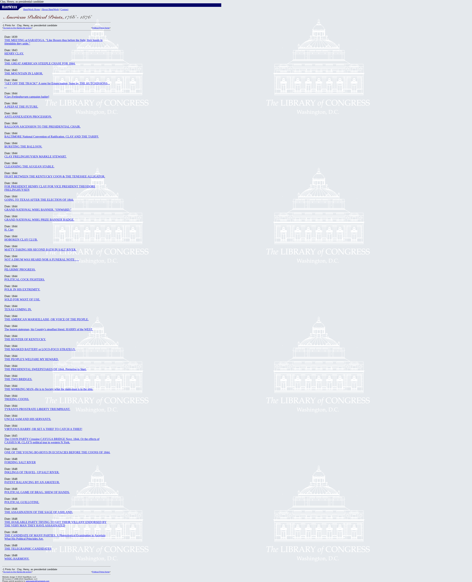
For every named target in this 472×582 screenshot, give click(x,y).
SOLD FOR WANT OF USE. (22, 299)
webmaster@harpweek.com (37, 581)
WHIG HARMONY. (16, 558)
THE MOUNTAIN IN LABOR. (23, 73)
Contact (64, 9)
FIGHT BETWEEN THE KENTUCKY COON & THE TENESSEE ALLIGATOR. (54, 176)
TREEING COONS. (16, 399)
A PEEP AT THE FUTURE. (21, 106)
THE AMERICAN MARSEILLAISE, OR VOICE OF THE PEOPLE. (46, 319)
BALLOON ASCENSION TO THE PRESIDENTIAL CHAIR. (42, 126)
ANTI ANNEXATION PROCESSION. (28, 116)
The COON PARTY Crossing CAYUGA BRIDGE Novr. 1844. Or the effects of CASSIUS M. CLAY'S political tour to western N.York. (51, 440)
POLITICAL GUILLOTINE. (21, 502)
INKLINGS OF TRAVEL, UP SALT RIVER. (31, 472)
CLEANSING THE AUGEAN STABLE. (29, 166)
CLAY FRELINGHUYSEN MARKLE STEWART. (35, 156)
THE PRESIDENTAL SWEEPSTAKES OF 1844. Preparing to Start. (45, 369)
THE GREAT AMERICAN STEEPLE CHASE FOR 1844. (39, 63)
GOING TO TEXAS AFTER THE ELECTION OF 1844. (39, 199)
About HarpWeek (50, 9)
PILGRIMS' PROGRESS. (20, 269)
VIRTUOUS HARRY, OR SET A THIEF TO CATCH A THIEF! (43, 429)
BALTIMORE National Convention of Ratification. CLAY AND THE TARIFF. (51, 136)
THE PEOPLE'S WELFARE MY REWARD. (31, 359)
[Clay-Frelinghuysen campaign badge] (26, 96)
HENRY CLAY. (14, 53)
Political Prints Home (101, 28)
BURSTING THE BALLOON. (23, 146)
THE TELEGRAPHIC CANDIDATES (27, 548)
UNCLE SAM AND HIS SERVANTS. (27, 419)
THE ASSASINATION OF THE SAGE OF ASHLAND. (38, 512)
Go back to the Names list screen (17, 28)
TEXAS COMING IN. (18, 309)
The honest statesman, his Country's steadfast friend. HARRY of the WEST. (48, 329)
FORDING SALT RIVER (20, 462)
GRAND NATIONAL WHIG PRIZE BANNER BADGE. (39, 219)
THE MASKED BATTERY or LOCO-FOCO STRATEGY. (40, 349)
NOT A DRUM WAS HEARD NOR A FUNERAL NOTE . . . (41, 259)
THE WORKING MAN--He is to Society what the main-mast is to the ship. (48, 389)
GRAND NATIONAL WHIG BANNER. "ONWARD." (37, 209)
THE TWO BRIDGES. (18, 379)
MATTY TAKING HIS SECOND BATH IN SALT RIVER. (40, 249)
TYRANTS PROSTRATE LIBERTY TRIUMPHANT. (37, 409)
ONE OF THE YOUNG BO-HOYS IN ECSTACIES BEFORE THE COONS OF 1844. (57, 452)
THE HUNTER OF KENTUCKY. (25, 339)
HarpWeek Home (31, 9)
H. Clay (9, 229)
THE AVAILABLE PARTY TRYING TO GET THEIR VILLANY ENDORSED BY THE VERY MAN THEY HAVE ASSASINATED (55, 524)
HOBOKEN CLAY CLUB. (21, 239)
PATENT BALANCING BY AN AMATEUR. (32, 482)
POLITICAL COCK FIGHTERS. (24, 279)
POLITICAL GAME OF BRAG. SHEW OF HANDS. (37, 492)
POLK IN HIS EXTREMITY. (22, 289)
